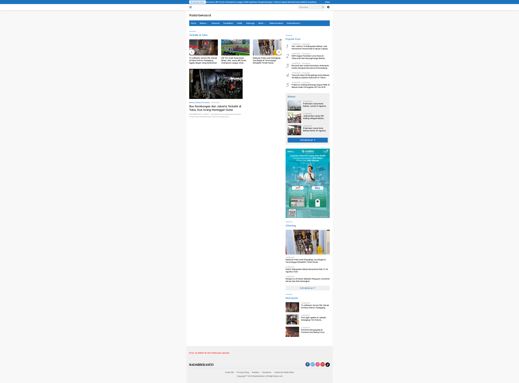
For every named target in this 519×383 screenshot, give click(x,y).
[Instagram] (317, 364)
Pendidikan (228, 23)
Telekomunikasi (276, 23)
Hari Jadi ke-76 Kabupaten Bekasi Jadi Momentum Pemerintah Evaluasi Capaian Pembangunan (310, 47)
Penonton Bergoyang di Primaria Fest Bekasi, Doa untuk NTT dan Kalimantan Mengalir (313, 331)
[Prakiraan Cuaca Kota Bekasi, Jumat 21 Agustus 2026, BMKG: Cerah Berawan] (294, 106)
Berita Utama (195, 102)
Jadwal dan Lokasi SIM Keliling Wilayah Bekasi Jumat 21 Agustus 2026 (313, 117)
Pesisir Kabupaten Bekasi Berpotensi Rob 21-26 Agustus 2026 (307, 270)
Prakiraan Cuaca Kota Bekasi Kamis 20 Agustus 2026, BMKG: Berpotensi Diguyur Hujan (314, 129)
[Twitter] (312, 364)
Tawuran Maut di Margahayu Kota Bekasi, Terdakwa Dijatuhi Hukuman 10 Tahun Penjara (311, 76)
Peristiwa (206, 102)
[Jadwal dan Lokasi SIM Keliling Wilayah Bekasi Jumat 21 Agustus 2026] (294, 118)
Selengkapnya (306, 140)
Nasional (215, 23)
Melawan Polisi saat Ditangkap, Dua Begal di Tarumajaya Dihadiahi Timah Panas (267, 60)
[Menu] (191, 7)
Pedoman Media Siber (284, 372)
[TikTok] (327, 364)
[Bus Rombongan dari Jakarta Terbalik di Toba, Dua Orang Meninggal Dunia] (216, 84)
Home (193, 23)
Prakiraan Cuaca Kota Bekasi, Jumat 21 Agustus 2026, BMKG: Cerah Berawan (314, 104)
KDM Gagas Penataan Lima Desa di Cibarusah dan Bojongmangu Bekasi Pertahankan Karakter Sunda (308, 57)
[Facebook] (307, 364)
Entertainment (293, 23)
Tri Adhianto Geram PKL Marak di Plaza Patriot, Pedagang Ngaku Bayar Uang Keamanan (203, 60)
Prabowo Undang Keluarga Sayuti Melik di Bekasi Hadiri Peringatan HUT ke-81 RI (311, 86)
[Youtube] (322, 364)
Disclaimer (267, 372)
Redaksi (255, 372)
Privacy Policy (243, 372)
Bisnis (260, 23)
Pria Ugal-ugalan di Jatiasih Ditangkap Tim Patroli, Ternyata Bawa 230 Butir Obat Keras (315, 318)
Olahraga (250, 23)
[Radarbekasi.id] (201, 364)
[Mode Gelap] (328, 7)
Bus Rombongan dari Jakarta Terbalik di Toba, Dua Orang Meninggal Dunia (215, 108)
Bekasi (203, 23)
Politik (239, 23)
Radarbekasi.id (200, 15)
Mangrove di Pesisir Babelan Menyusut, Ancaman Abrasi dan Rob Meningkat (308, 280)
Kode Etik (229, 372)
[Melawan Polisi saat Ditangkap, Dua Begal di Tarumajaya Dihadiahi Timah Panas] (267, 47)
